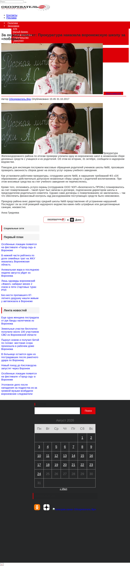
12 (56, 456)
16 (91, 456)
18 (48, 465)
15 (82, 456)
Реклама (11, 17)
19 (56, 465)
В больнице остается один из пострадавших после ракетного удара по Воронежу (19, 357)
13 (65, 456)
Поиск (40, 404)
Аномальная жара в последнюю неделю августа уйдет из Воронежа (20, 272)
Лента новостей (113, 93)
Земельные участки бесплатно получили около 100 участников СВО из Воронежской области (20, 331)
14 (73, 456)
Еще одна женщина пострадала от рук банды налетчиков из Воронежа (20, 320)
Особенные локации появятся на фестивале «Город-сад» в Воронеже (19, 247)
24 (39, 474)
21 (73, 465)
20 (65, 465)
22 (82, 465)
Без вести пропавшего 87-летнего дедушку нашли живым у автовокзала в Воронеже (19, 298)
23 (91, 465)
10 (39, 456)
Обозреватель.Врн (20, 99)
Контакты (11, 15)
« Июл (63, 488)
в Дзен (74, 219)
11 (47, 456)
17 (39, 465)
